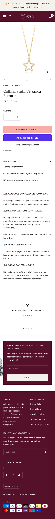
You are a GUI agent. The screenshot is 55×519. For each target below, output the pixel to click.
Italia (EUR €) (10, 486)
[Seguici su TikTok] (19, 475)
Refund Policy (36, 409)
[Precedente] (4, 80)
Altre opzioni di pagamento (27, 145)
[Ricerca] (10, 16)
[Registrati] (45, 452)
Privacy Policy (36, 404)
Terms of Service (37, 419)
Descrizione (9, 162)
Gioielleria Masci (12, 86)
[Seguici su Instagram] (13, 475)
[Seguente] (50, 80)
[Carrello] (50, 16)
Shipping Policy (37, 414)
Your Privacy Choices (39, 424)
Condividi (7, 151)
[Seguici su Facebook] (6, 475)
